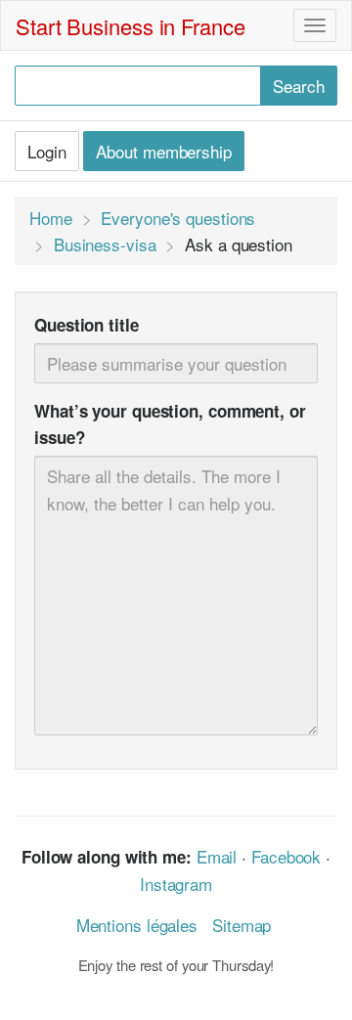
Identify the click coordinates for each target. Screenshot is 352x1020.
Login (46, 151)
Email (217, 856)
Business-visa (105, 244)
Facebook (286, 856)
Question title (86, 324)
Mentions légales (137, 924)
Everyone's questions (178, 217)
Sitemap (241, 924)
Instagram (176, 883)
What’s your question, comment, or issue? (170, 424)
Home (50, 217)
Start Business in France (130, 26)
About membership (163, 151)
